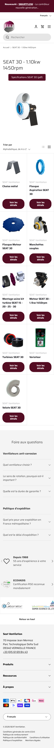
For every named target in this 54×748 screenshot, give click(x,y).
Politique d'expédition (12, 740)
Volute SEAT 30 (11, 408)
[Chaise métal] (13, 167)
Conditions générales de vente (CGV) (19, 731)
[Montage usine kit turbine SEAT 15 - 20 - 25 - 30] (13, 279)
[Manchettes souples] (40, 225)
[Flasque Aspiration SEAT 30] (40, 167)
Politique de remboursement (15, 734)
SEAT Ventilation (17, 726)
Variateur (35, 357)
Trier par (7, 144)
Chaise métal (10, 186)
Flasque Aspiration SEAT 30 (39, 190)
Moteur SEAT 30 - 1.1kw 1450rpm (39, 301)
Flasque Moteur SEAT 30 (11, 246)
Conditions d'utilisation (40, 737)
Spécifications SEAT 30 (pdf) (27, 77)
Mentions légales (32, 740)
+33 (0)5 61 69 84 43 (15, 652)
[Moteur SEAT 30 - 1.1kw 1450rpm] (40, 279)
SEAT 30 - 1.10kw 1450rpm (24, 48)
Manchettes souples (36, 246)
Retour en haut (27, 619)
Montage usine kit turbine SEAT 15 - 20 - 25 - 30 (13, 302)
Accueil (6, 48)
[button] (42, 26)
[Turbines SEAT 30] (13, 338)
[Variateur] (40, 338)
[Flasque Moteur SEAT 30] (13, 225)
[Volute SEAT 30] (13, 388)
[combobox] (27, 37)
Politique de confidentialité (15, 737)
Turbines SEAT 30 (12, 357)
